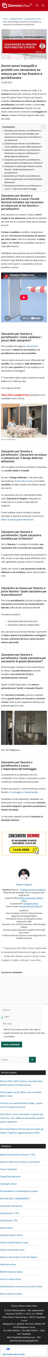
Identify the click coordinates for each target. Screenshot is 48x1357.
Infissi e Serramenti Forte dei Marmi (18, 1257)
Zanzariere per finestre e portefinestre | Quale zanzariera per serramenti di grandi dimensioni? (23, 179)
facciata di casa (25, 481)
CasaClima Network (10, 1176)
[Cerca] (32, 1060)
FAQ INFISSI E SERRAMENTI (15, 1198)
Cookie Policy (31, 1306)
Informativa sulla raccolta (14, 1354)
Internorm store (8, 1264)
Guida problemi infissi (32, 19)
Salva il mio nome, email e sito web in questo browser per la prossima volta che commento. (24, 1033)
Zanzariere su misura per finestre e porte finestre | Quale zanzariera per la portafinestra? (23, 169)
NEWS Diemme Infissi (11, 1272)
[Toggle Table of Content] (42, 127)
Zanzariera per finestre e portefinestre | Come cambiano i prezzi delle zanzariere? (23, 145)
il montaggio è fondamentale (24, 792)
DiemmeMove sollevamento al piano (19, 1191)
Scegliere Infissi (31, 903)
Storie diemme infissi (11, 1294)
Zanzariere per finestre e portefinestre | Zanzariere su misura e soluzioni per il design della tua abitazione (22, 153)
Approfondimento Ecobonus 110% (17, 1154)
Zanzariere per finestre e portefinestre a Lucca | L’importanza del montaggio (22, 187)
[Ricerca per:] (14, 1060)
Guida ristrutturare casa (12, 1250)
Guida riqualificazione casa (14, 1242)
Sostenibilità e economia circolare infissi (21, 1286)
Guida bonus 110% (9, 1213)
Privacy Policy (17, 1306)
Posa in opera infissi (10, 1279)
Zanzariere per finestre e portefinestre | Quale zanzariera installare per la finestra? (23, 161)
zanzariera (31, 346)
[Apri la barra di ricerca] (37, 5)
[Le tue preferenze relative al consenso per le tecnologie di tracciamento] (2, 1018)
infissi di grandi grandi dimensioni (17, 519)
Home (5, 19)
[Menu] (43, 5)
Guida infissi (6, 1228)
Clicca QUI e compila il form (15, 395)
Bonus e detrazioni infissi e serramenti (20, 1162)
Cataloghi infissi (16, 19)
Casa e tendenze (8, 1169)
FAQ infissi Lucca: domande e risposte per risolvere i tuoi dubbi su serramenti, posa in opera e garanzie (22, 1118)
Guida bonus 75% (9, 1220)
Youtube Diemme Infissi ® (30, 906)
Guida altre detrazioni (11, 1206)
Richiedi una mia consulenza (33, 890)
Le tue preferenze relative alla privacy (26, 1349)
